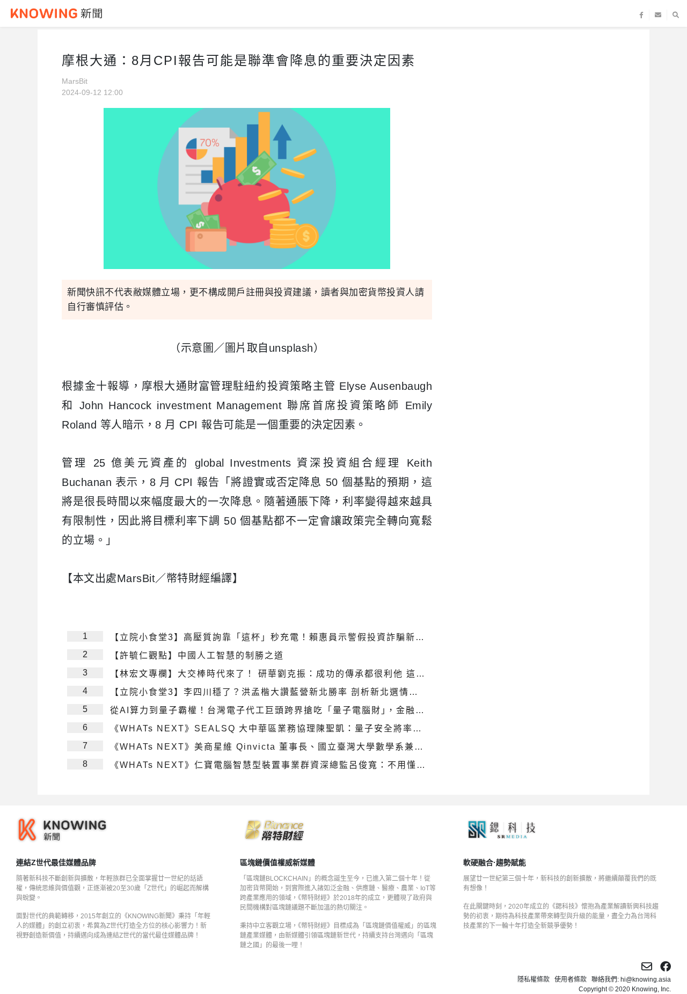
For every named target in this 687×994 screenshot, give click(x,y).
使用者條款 (570, 979)
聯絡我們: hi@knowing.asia (631, 979)
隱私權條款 (533, 979)
